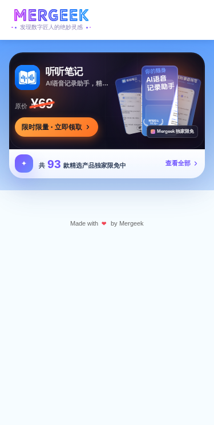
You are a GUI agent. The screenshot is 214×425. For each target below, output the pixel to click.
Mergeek (131, 223)
